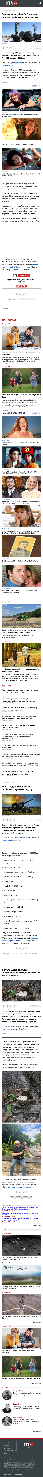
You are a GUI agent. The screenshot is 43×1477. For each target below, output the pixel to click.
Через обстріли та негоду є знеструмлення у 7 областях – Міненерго (19, 726)
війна (9, 299)
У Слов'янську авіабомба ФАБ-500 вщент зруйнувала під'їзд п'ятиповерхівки (17, 773)
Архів (5, 1453)
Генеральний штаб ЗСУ (11, 840)
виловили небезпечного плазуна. (20, 1187)
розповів (11, 1026)
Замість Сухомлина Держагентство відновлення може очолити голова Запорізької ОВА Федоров (20, 764)
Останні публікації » (9, 320)
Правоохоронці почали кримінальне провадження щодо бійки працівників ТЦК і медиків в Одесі (20, 1208)
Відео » (4, 1229)
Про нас (6, 1442)
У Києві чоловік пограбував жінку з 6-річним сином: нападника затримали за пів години (19, 718)
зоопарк (18, 1197)
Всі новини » (36, 1226)
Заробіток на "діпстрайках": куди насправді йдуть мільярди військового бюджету (26, 1421)
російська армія (34, 953)
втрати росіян (24, 299)
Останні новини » (8, 686)
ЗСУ (17, 953)
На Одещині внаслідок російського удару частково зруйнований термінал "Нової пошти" (21, 755)
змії (31, 1197)
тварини (25, 1197)
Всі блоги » (37, 1431)
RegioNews (18, 63)
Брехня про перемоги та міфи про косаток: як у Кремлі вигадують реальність (19, 709)
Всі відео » (37, 1322)
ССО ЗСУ (32, 299)
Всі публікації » (35, 1383)
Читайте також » (8, 1205)
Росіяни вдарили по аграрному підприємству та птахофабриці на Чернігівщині (20, 691)
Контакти (7, 1445)
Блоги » (5, 1387)
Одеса (12, 1197)
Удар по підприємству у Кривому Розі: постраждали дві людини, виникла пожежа (18, 700)
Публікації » (6, 1326)
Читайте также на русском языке (35, 47)
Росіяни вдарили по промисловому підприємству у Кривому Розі (21, 746)
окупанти (15, 299)
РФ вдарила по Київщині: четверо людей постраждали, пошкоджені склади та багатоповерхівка (17, 736)
